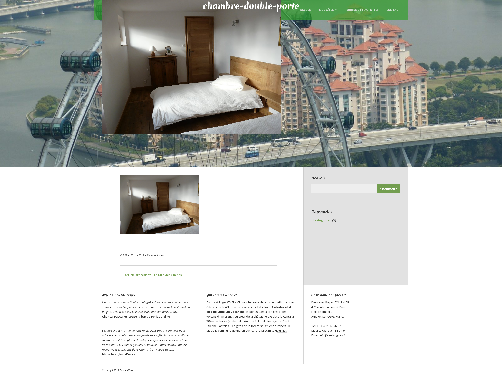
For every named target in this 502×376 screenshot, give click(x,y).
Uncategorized (321, 220)
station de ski (238, 321)
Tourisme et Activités (361, 10)
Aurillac (282, 330)
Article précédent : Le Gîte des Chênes (152, 275)
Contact (393, 10)
